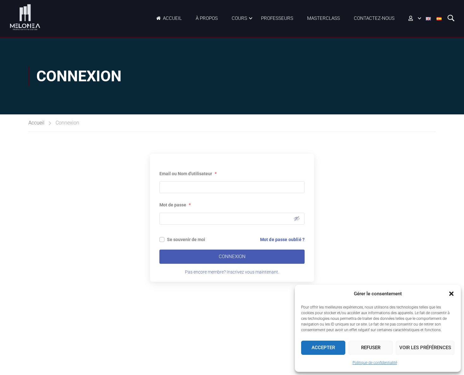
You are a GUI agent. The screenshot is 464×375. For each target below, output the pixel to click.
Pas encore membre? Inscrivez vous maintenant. (232, 271)
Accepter (323, 347)
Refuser (370, 347)
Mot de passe (175, 204)
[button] (451, 294)
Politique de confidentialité (375, 363)
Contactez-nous (374, 18)
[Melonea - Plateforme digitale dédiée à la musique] (25, 17)
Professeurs (277, 18)
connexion (232, 256)
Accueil (172, 18)
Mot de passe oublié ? (282, 239)
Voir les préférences (425, 347)
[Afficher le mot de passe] (297, 218)
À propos (207, 18)
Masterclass (323, 18)
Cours (239, 18)
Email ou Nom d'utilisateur (188, 173)
